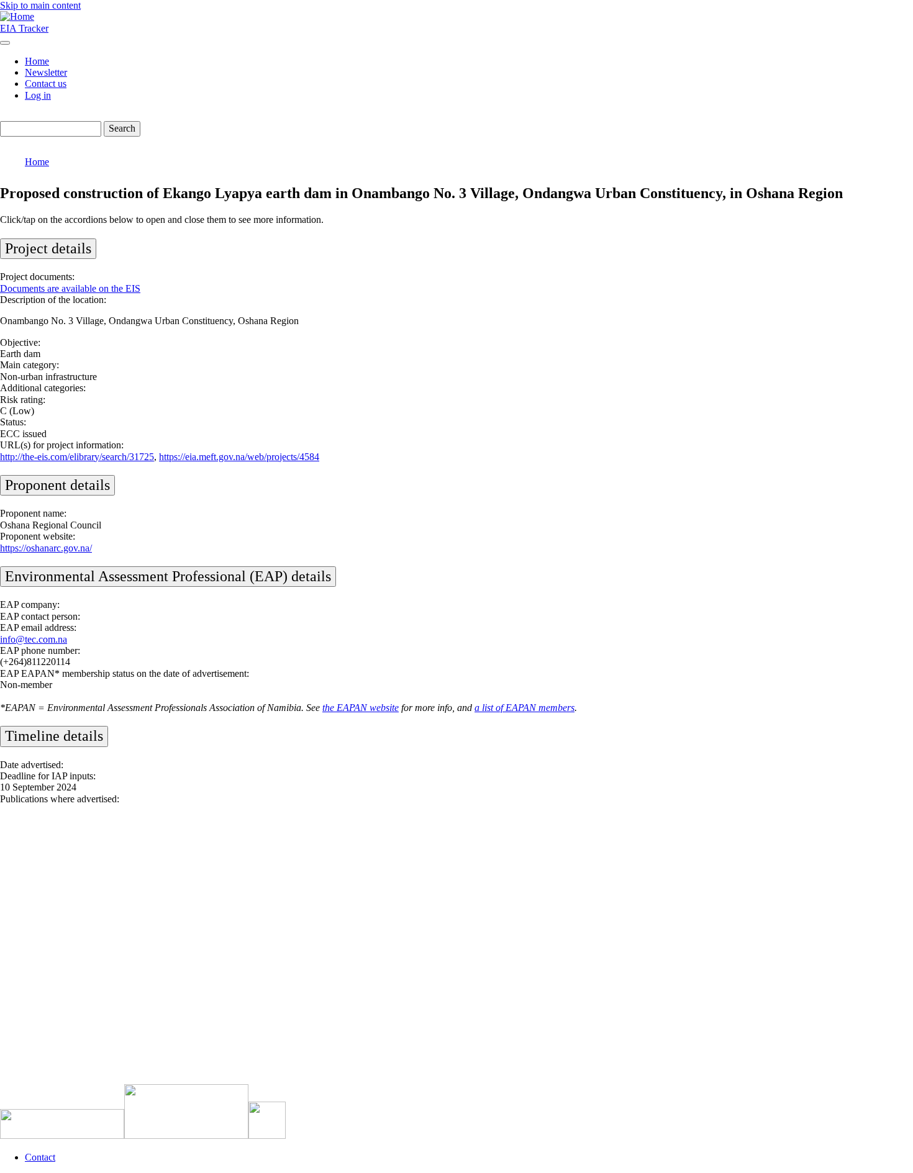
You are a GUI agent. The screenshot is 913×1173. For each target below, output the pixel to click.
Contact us (45, 83)
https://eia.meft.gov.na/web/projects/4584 (239, 456)
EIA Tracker (24, 28)
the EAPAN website (360, 707)
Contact (40, 1157)
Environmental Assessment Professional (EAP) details (168, 576)
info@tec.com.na (33, 639)
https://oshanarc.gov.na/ (46, 548)
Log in (38, 95)
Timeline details (54, 736)
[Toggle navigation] (5, 43)
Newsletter (46, 72)
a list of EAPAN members (525, 707)
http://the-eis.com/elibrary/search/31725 (77, 456)
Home (37, 61)
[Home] (17, 16)
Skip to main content (40, 5)
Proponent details (57, 485)
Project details (48, 248)
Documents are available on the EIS (70, 288)
